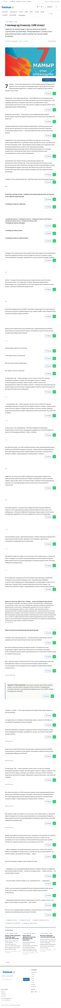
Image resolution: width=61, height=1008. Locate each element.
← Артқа (7, 962)
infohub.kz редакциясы (11, 41)
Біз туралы (3, 995)
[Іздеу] (49, 13)
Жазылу (26, 979)
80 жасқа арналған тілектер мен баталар (47, 936)
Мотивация (13, 15)
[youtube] (41, 6)
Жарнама (3, 991)
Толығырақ (21, 15)
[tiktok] (45, 6)
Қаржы (37, 11)
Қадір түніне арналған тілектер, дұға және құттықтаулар (12, 937)
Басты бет (5, 11)
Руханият (5, 15)
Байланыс (3, 993)
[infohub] (7, 6)
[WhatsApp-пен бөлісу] (54, 93)
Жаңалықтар (13, 11)
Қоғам (42, 11)
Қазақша (49, 6)
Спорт (31, 11)
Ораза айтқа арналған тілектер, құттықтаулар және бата (29, 938)
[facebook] (43, 6)
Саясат (21, 11)
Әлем (26, 11)
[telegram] (39, 6)
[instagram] (37, 6)
